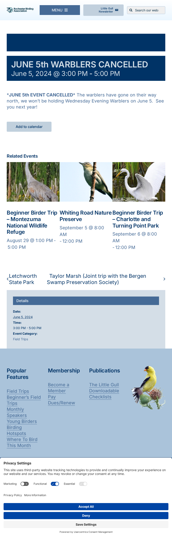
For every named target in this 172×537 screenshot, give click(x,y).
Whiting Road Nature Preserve (86, 215)
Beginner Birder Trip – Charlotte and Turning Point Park (137, 219)
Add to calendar (29, 127)
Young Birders (22, 421)
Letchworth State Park (23, 279)
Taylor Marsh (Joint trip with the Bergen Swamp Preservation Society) (96, 279)
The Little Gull (104, 384)
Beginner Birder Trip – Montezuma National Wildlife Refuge (32, 222)
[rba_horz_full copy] (20, 9)
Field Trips (20, 339)
